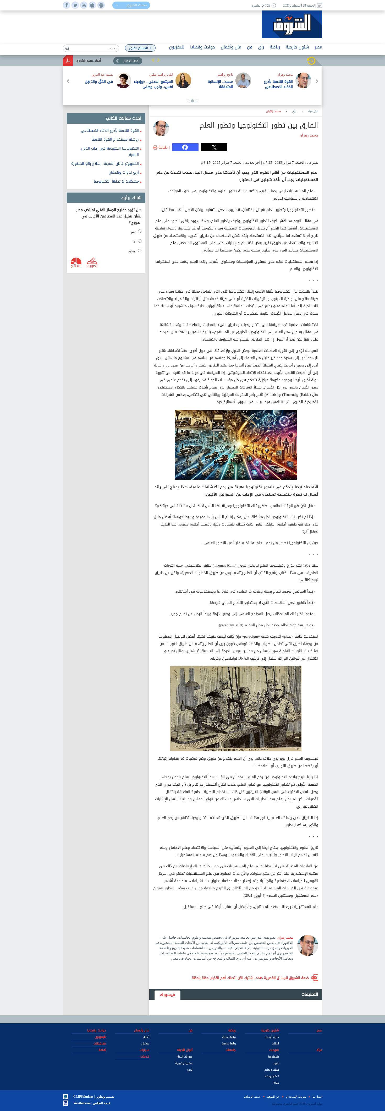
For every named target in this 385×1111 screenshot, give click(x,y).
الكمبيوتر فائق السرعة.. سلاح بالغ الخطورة (105, 163)
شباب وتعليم (271, 1069)
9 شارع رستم (272, 1076)
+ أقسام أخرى (140, 48)
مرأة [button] (319, 1050)
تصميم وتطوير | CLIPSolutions (93, 1096)
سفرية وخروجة (183, 1063)
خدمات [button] (144, 1056)
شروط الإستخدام (296, 1096)
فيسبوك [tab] (167, 994)
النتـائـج (76, 265)
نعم (133, 232)
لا (134, 241)
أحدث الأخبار (131, 61)
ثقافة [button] (102, 1050)
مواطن (145, 1043)
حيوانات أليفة (184, 1056)
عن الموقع (273, 1096)
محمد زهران (273, 111)
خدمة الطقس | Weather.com (91, 1103)
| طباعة (164, 147)
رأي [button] (261, 47)
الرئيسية (313, 111)
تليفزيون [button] (176, 47)
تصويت (92, 265)
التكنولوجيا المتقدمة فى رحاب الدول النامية (110, 151)
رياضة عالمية (229, 1043)
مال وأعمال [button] (231, 47)
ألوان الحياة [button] (184, 1050)
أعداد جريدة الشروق (88, 60)
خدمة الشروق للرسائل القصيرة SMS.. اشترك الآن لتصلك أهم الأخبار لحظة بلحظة (250, 978)
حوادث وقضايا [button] (202, 47)
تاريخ (189, 1069)
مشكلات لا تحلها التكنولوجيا (116, 181)
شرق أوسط (272, 1037)
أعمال (146, 1037)
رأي (294, 111)
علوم (276, 1063)
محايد (131, 251)
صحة (276, 1082)
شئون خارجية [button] (297, 47)
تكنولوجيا (273, 1056)
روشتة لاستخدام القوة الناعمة (115, 139)
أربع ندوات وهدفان (124, 172)
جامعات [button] (231, 1050)
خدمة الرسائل (252, 1096)
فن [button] (249, 47)
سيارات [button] (144, 1050)
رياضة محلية (229, 1037)
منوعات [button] (274, 1050)
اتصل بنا (317, 1096)
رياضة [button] (275, 47)
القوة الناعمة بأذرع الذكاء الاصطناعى (110, 130)
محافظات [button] (100, 1043)
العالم (275, 1043)
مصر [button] (318, 47)
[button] (153, 60)
